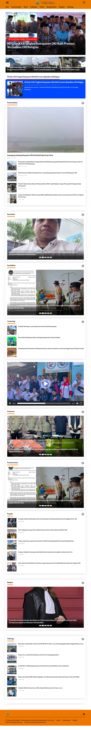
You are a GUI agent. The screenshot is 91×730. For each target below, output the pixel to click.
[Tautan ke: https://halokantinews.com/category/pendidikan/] (82, 266)
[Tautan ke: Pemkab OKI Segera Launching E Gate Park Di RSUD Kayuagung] (12, 330)
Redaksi (75, 720)
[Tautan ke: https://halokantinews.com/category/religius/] (82, 583)
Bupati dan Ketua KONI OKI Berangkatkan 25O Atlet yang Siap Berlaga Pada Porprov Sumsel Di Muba (48, 677)
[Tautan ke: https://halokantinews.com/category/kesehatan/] (82, 214)
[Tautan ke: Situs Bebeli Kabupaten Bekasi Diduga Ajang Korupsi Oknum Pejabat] (12, 341)
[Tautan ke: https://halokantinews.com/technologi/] (82, 321)
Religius (22, 39)
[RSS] (84, 714)
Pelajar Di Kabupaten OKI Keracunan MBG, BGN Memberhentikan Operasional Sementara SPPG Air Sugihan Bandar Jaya (51, 196)
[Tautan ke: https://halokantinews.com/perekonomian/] (82, 463)
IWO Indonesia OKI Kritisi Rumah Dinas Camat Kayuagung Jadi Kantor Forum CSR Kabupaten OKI (19, 68)
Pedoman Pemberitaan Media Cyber (35, 722)
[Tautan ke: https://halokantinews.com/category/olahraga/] (82, 639)
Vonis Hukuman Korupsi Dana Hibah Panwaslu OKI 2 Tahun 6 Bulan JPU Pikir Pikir (42, 530)
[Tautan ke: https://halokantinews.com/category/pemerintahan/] (82, 103)
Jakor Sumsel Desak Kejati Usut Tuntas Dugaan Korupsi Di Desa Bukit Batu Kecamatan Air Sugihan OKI (49, 563)
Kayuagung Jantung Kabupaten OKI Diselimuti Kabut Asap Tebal (30, 155)
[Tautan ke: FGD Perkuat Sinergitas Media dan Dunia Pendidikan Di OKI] (45, 292)
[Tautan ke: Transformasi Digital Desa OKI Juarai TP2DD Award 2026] (45, 436)
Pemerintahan (15, 39)
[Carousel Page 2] (43, 257)
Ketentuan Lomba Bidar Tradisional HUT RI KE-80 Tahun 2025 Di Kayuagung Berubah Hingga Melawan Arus (50, 644)
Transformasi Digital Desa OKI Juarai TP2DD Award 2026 (29, 451)
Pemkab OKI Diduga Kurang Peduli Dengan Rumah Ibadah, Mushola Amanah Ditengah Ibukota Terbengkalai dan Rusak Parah (42, 621)
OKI (9, 39)
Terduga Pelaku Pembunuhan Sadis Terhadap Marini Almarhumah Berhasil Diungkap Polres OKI (47, 519)
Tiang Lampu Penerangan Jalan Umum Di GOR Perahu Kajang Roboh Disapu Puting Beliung (45, 541)
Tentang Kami (66, 720)
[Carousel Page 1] (40, 257)
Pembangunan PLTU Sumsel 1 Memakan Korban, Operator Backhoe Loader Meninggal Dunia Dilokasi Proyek (51, 348)
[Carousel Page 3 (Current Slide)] (45, 257)
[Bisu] (77, 403)
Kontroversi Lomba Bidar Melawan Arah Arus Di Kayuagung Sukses (38, 655)
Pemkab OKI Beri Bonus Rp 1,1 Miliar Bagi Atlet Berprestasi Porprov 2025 (40, 688)
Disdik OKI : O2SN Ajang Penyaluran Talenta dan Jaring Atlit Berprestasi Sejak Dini (43, 666)
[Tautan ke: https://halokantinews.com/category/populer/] (82, 514)
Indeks (58, 720)
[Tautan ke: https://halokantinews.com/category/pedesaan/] (82, 412)
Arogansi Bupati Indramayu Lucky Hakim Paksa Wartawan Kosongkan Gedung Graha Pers (45, 552)
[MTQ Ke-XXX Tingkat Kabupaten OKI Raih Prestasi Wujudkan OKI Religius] (31, 89)
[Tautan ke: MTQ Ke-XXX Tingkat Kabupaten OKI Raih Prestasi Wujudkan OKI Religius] (45, 33)
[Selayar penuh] (81, 403)
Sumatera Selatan (31, 39)
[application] (45, 384)
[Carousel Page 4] (48, 257)
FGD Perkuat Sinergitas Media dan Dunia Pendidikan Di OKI (30, 308)
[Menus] (7, 2)
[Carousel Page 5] (51, 257)
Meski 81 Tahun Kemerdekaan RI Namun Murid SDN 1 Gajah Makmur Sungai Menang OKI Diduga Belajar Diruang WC (45, 68)
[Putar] (10, 403)
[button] (45, 383)
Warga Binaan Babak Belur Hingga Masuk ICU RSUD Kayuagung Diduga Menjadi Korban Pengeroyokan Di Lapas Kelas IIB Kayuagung (50, 163)
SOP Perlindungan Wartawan (14, 722)
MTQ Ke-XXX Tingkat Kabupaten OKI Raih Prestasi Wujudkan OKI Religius (41, 45)
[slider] (43, 403)
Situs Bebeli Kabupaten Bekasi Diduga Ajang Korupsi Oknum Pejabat (39, 337)
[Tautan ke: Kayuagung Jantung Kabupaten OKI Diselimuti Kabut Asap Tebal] (45, 130)
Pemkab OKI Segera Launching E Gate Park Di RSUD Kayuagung (37, 326)
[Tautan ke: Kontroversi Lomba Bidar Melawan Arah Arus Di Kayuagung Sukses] (12, 658)
